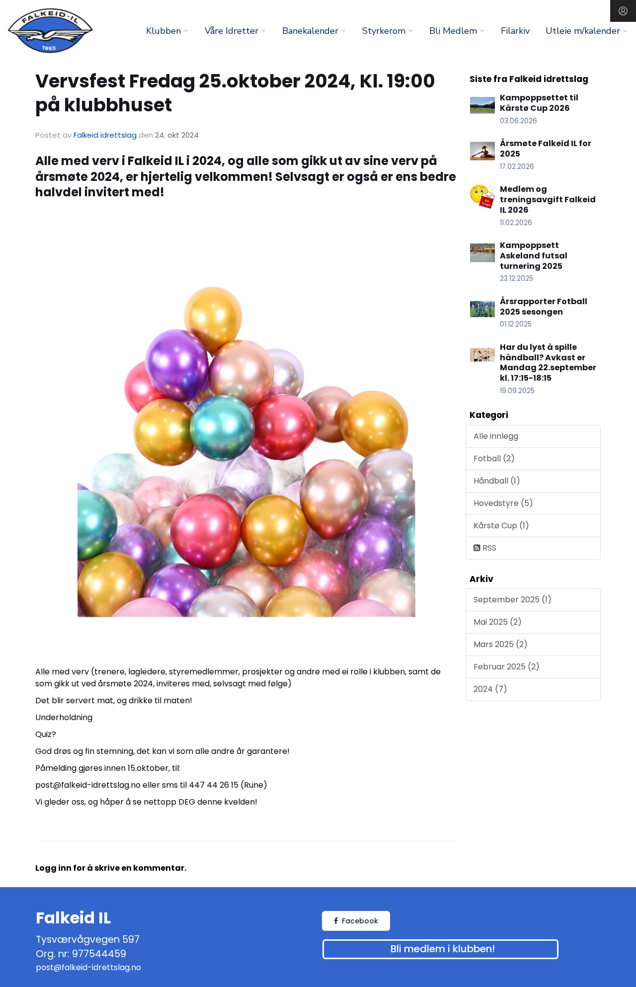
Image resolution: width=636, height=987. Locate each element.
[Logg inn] (623, 11)
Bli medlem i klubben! (443, 949)
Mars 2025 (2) (501, 644)
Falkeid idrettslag (105, 135)
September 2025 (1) (513, 599)
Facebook (360, 921)
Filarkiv (515, 31)
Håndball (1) (497, 481)
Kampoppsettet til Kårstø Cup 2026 (539, 103)
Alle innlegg (496, 436)
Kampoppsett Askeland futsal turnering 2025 (533, 256)
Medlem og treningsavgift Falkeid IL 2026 (548, 199)
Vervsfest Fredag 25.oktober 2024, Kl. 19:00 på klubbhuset (235, 93)
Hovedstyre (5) (503, 503)
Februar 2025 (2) (507, 666)
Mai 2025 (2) (498, 622)
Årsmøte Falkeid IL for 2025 (545, 149)
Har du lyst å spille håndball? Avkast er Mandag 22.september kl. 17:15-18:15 (548, 362)
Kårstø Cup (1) (501, 525)
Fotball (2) (494, 458)
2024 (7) (490, 689)
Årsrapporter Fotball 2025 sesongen (543, 307)
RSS (488, 548)
